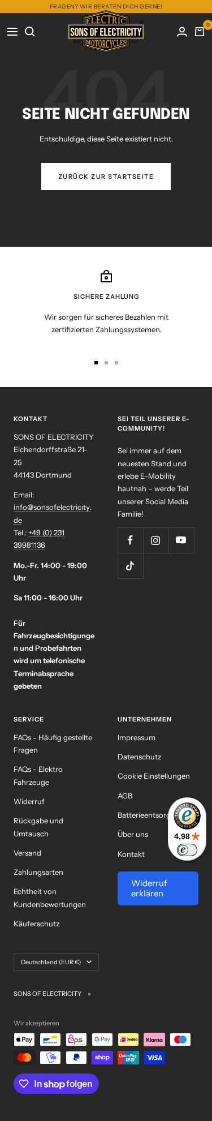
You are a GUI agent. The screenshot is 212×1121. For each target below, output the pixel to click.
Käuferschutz (36, 923)
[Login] (182, 31)
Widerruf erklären (149, 888)
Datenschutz (139, 756)
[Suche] (30, 31)
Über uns (133, 834)
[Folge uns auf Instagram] (155, 540)
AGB (125, 795)
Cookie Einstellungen (154, 775)
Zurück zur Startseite (106, 177)
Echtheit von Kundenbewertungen (50, 897)
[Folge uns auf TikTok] (130, 565)
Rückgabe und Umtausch (38, 826)
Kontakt (131, 853)
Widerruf (29, 801)
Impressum (136, 737)
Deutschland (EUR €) (51, 962)
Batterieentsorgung (151, 814)
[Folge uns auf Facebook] (130, 540)
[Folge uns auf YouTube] (181, 540)
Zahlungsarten (38, 872)
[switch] (187, 850)
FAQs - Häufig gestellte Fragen (53, 743)
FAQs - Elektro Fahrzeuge (38, 775)
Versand (27, 852)
